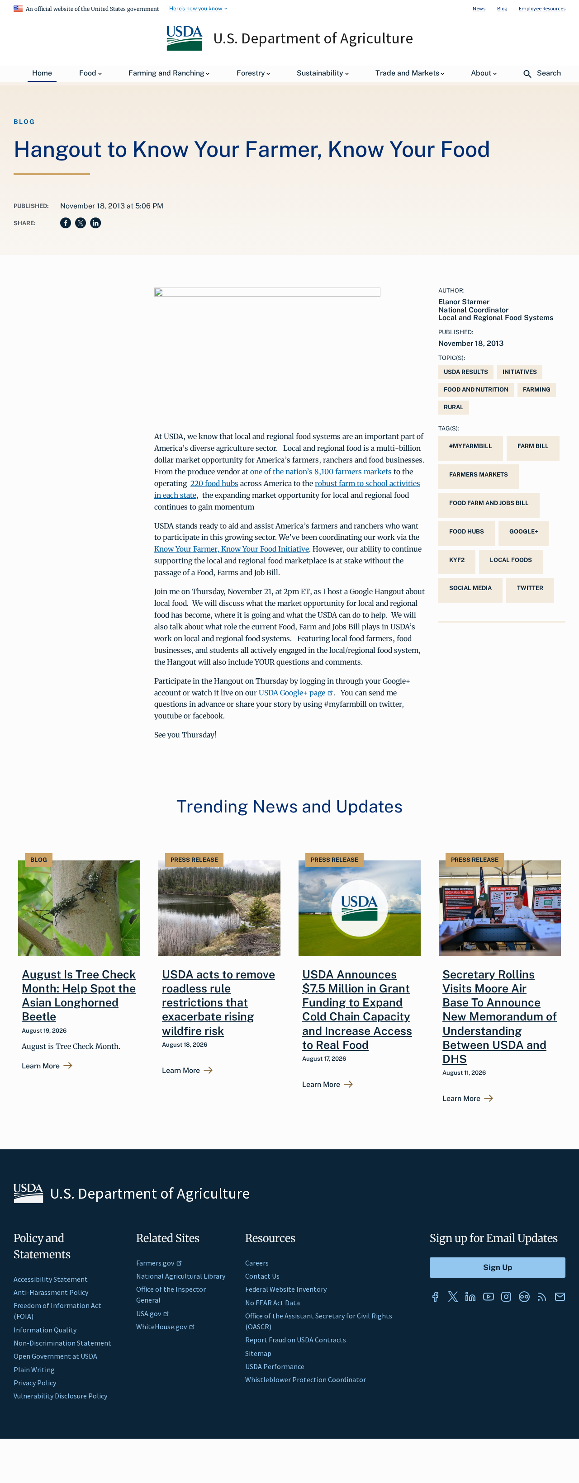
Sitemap (258, 1353)
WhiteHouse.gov (161, 1326)
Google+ (523, 531)
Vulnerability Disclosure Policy (60, 1395)
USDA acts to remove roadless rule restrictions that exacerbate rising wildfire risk (218, 1003)
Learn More (41, 1066)
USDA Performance (274, 1366)
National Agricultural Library (180, 1275)
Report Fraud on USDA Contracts (295, 1339)
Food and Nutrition (476, 389)
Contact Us (262, 1275)
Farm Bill (533, 446)
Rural (454, 407)
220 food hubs (214, 483)
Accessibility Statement (51, 1279)
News (479, 8)
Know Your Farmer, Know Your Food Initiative (231, 548)
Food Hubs (466, 531)
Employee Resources (542, 8)
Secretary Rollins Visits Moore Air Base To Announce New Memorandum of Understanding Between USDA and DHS (499, 1017)
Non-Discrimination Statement (62, 1342)
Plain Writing (34, 1369)
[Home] (185, 48)
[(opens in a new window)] (435, 1296)
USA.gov (148, 1313)
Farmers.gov (155, 1262)
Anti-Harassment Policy (51, 1292)
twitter (530, 588)
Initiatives (520, 371)
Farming (537, 389)
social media (470, 588)
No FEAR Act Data (272, 1302)
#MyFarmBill (470, 446)
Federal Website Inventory (286, 1289)
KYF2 (457, 560)
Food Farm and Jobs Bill (489, 503)
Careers (257, 1262)
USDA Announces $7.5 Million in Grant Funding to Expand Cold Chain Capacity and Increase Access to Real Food (357, 1010)
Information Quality (45, 1329)
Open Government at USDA (55, 1355)
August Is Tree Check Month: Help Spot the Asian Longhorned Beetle (79, 996)
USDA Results (466, 371)
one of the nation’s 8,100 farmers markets (321, 471)
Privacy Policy (35, 1382)
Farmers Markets (478, 474)
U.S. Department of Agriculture (313, 37)
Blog (502, 8)
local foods (511, 560)
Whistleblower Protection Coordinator (305, 1379)
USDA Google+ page (292, 692)
